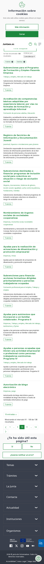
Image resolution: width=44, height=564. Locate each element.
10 (22, 427)
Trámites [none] (11, 475)
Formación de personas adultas (15, 113)
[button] (30, 44)
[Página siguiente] (5, 431)
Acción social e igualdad (12, 188)
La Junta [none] (11, 486)
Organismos (13, 530)
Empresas (7, 222)
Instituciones (14, 519)
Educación (31, 113)
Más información (22, 27)
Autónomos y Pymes (11, 326)
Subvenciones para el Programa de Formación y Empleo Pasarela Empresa (21, 70)
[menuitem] (11, 561)
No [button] (31, 446)
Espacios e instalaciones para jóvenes (24, 144)
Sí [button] (12, 446)
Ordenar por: (28, 53)
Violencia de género (28, 185)
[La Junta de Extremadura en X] (16, 545)
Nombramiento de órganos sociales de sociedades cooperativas (18, 215)
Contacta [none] (11, 497)
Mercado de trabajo (24, 77)
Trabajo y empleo (9, 77)
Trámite (8, 90)
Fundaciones (8, 191)
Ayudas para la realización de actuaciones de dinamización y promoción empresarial (20, 249)
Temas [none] (10, 465)
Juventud (6, 144)
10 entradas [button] (11, 415)
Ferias (14, 256)
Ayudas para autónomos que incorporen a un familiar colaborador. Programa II (19, 317)
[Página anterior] (5, 427)
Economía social (17, 222)
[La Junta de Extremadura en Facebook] (11, 545)
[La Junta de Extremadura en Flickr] (33, 545)
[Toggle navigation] (17, 44)
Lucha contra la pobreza (30, 188)
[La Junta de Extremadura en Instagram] (22, 545)
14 (36, 427)
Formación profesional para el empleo (17, 287)
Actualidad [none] (12, 507)
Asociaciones (15, 185)
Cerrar (22, 34)
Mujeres (6, 185)
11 (27, 427)
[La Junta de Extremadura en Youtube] (27, 545)
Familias (17, 191)
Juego (14, 391)
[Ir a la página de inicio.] (8, 44)
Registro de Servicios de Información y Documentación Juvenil (20, 138)
